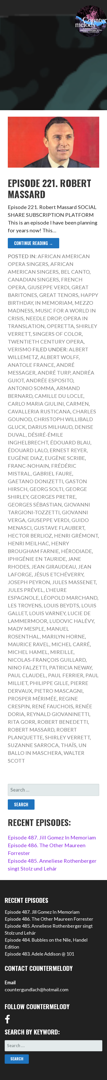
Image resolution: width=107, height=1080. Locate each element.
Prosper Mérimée (32, 698)
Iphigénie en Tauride (37, 559)
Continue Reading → (33, 243)
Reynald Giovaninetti (57, 714)
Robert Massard (31, 729)
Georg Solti (46, 489)
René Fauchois (52, 706)
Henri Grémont (76, 535)
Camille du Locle (59, 396)
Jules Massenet (74, 582)
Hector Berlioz (30, 535)
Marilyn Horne (63, 636)
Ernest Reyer (68, 450)
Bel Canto (75, 272)
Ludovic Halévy (71, 621)
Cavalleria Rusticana (39, 411)
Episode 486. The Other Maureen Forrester (49, 919)
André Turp (54, 372)
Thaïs (68, 745)
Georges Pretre (53, 497)
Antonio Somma (31, 388)
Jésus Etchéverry (58, 574)
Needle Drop (43, 318)
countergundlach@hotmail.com (36, 989)
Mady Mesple (26, 628)
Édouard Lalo (28, 450)
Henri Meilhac (28, 543)
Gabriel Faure (52, 473)
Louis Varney (47, 613)
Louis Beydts (61, 605)
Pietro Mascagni (58, 691)
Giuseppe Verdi (48, 287)
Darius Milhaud (50, 427)
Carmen (77, 403)
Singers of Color (57, 334)
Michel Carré (70, 644)
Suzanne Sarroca (33, 745)
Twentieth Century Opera (46, 341)
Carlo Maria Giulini (36, 403)
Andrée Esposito (49, 380)
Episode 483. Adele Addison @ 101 (39, 954)
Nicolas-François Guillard (47, 660)
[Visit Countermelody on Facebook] (7, 1021)
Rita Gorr (21, 722)
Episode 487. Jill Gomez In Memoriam (52, 837)
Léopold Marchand (69, 597)
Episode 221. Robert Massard (49, 188)
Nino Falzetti (27, 667)
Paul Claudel (27, 675)
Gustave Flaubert (59, 528)
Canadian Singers (33, 279)
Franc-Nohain (28, 466)
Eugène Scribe (65, 458)
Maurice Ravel (28, 644)
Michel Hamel (28, 652)
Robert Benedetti (62, 722)
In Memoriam (53, 303)
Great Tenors (58, 295)
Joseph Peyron (29, 582)
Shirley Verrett (67, 737)
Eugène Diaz (25, 458)
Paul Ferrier (65, 675)
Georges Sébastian (35, 504)
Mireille (61, 652)
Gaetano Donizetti (35, 481)
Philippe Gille (49, 683)
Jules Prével (26, 590)
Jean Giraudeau (53, 566)
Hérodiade (76, 551)
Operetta (60, 326)
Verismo (19, 349)
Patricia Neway (70, 667)
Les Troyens (25, 605)
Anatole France (31, 365)
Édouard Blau (70, 442)
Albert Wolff (59, 357)
